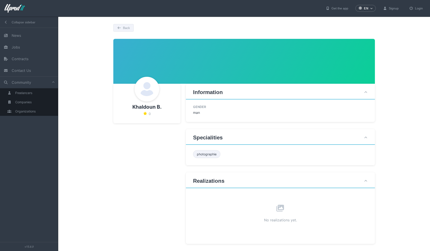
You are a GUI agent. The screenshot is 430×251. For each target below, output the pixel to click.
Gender (199, 107)
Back (126, 28)
